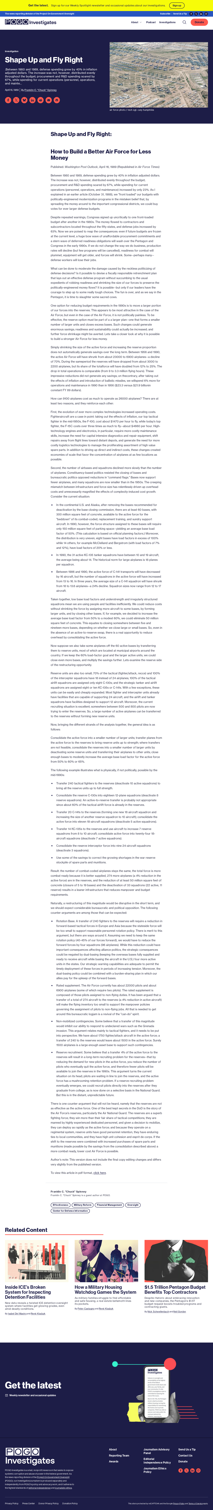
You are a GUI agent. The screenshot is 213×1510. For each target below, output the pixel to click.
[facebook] (180, 1470)
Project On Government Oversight (53, 1477)
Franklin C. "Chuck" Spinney (69, 1191)
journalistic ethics (63, 1488)
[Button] (184, 22)
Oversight (132, 1205)
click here (99, 1172)
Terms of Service (196, 1504)
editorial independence (40, 1488)
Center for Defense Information (70, 1210)
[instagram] (198, 1470)
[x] (186, 1470)
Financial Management (109, 1205)
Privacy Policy (179, 1504)
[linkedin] (192, 1470)
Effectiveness (60, 1205)
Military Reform (82, 1205)
